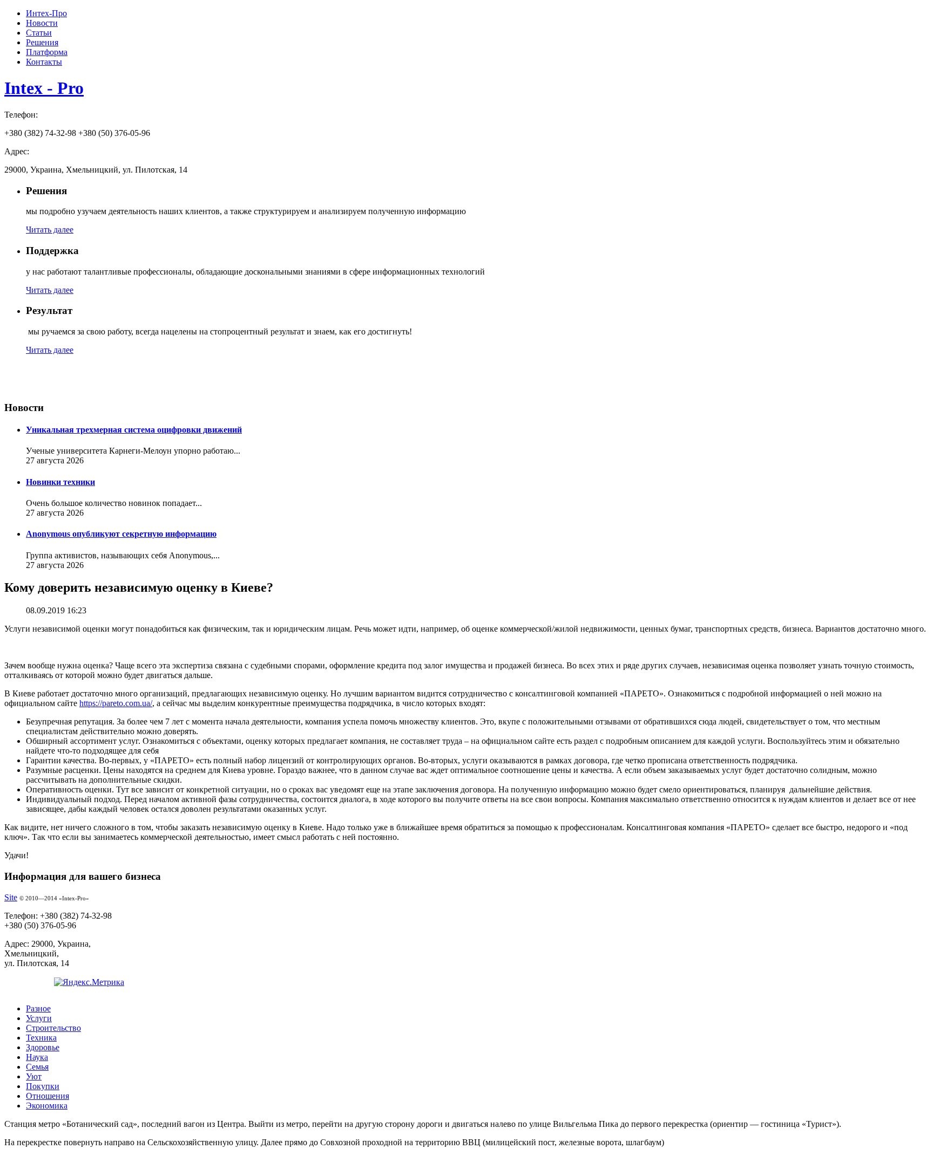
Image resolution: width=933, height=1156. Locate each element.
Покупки (42, 1086)
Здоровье (42, 1047)
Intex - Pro (44, 88)
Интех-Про (46, 13)
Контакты (44, 61)
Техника (41, 1037)
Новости (42, 23)
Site (10, 897)
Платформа (46, 52)
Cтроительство (53, 1027)
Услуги (39, 1018)
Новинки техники (60, 482)
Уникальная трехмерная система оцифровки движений (134, 429)
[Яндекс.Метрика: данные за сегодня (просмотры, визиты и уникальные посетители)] (89, 982)
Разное (38, 1008)
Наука (37, 1057)
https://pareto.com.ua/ (115, 703)
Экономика (46, 1105)
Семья (37, 1066)
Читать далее (49, 229)
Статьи (39, 32)
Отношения (47, 1095)
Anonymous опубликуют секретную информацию (121, 533)
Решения (42, 42)
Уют (34, 1076)
